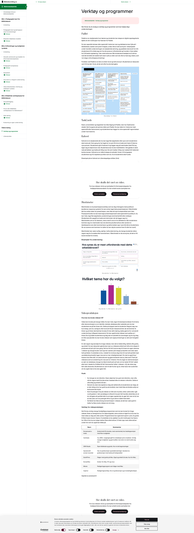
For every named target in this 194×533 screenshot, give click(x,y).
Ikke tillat (146, 528)
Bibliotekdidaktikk (10, 7)
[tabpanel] (110, 271)
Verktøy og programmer (102, 20)
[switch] (78, 530)
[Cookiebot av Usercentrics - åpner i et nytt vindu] (44, 530)
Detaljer (115, 530)
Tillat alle (146, 519)
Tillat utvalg (147, 524)
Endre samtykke (99, 194)
